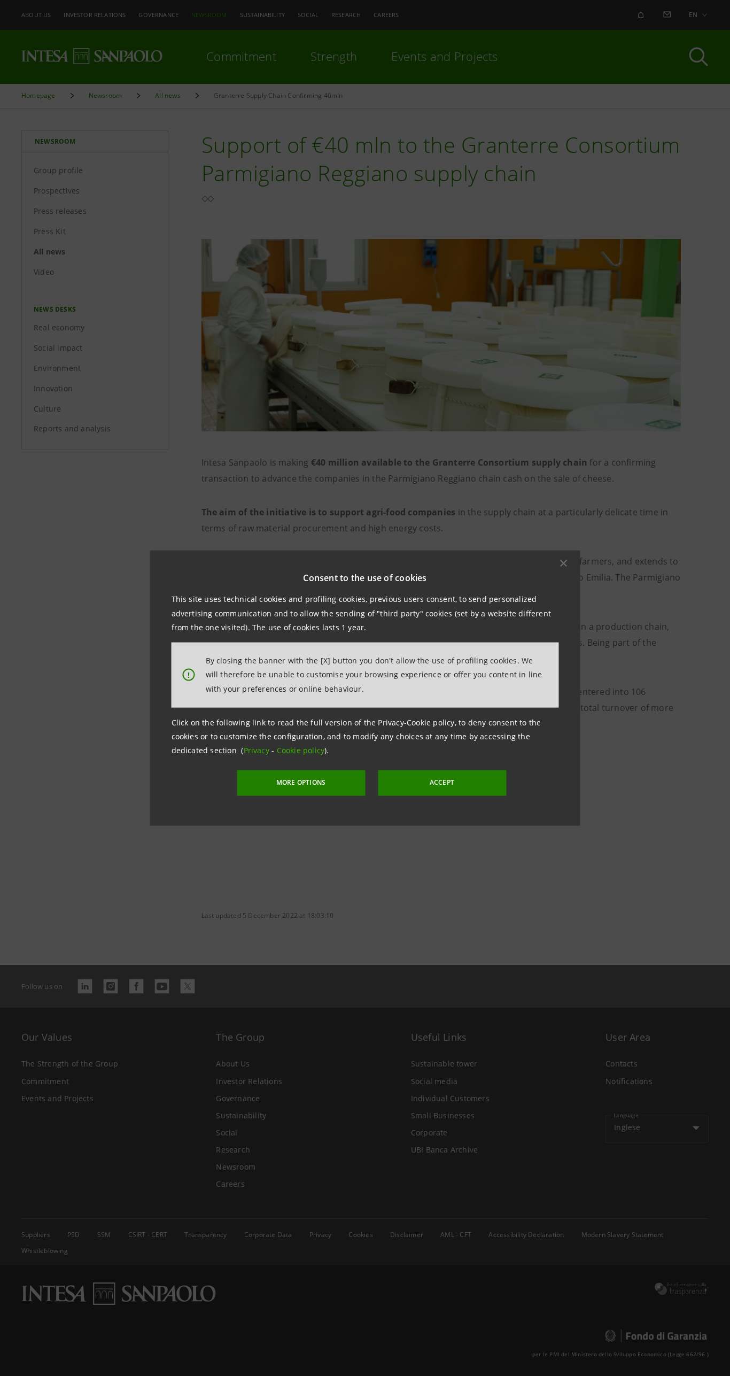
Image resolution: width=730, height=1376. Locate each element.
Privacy (258, 750)
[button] (564, 563)
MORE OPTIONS (300, 782)
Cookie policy (301, 750)
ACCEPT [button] (442, 782)
